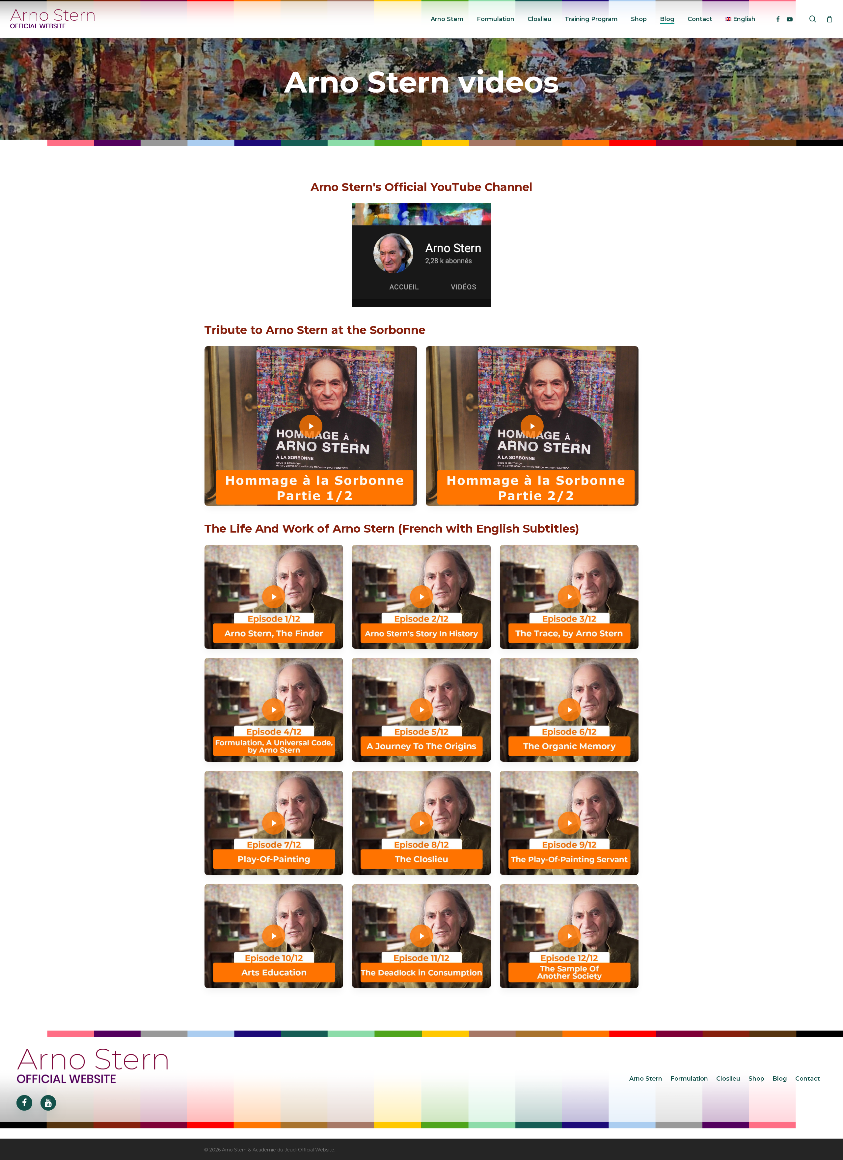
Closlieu (728, 1078)
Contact (807, 1078)
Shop (756, 1078)
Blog (780, 1078)
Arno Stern (645, 1078)
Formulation (689, 1078)
